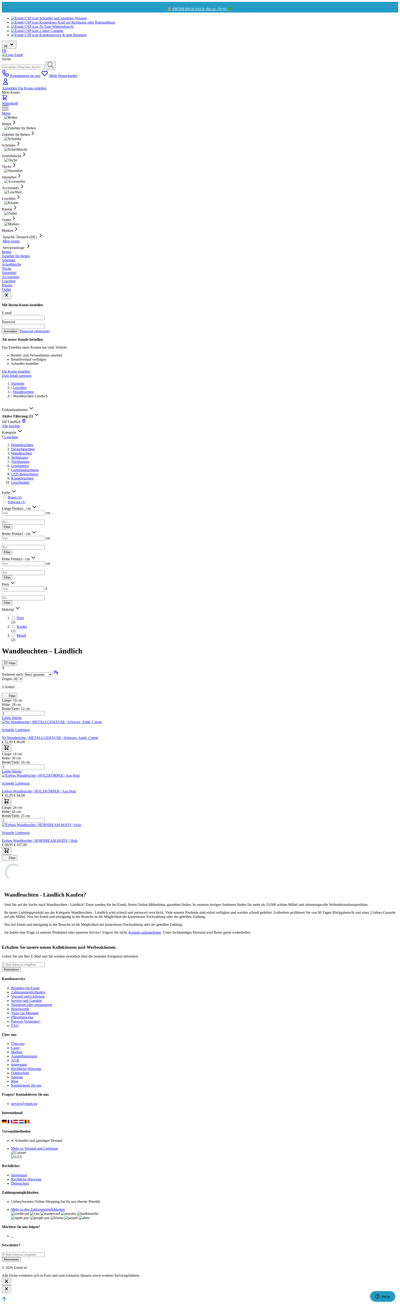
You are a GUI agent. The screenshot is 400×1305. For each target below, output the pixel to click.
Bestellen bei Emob (25, 988)
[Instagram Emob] (12, 1236)
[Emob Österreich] (16, 1122)
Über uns (18, 1044)
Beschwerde (20, 1009)
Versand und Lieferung (28, 996)
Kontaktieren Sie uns (26, 1085)
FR (4, 51)
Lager (15, 1048)
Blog (14, 1081)
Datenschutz (20, 1073)
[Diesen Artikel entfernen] (24, 422)
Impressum (19, 1064)
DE (6, 46)
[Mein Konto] (5, 84)
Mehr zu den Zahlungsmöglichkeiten (38, 1209)
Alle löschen (11, 426)
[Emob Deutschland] (5, 1122)
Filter (7, 527)
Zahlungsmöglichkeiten (28, 992)
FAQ (15, 1026)
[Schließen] (6, 1281)
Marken (16, 1052)
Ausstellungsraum (24, 1056)
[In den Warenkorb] (6, 748)
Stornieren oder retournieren (31, 1005)
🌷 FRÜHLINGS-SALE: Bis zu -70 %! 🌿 (199, 9)
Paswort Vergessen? (25, 1021)
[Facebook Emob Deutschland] (11, 1236)
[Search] (51, 65)
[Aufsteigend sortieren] (56, 674)
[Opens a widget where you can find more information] (382, 1297)
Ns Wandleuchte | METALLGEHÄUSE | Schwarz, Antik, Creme (50, 738)
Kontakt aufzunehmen (144, 932)
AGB (15, 1060)
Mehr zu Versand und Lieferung (34, 1148)
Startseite (17, 383)
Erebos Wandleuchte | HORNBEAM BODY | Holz (40, 841)
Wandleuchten (23, 392)
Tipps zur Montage (25, 1013)
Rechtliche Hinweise (26, 1069)
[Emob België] (27, 1122)
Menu (6, 113)
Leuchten (20, 388)
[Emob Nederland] (22, 1122)
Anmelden (10, 88)
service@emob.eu (24, 1104)
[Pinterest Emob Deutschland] (13, 1236)
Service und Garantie (26, 1001)
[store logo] (12, 55)
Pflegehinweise (22, 1017)
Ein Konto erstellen (32, 88)
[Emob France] (10, 1122)
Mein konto (11, 241)
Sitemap (17, 1077)
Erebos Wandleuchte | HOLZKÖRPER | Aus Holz (39, 791)
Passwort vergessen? (35, 331)
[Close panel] (6, 295)
